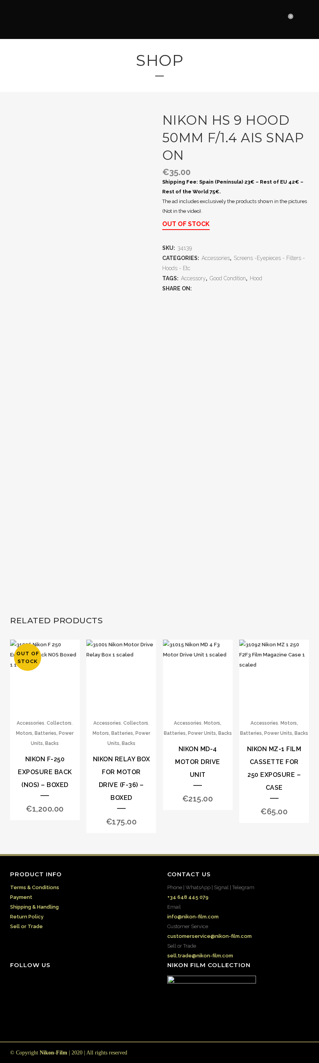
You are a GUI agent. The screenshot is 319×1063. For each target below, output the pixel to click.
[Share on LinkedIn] (220, 289)
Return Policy (27, 917)
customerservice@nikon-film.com (209, 936)
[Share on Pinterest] (236, 289)
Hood (256, 278)
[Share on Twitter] (205, 289)
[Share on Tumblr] (228, 289)
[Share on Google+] (212, 289)
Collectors (59, 723)
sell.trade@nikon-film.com (200, 956)
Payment (21, 897)
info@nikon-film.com (193, 917)
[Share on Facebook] (197, 289)
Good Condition (228, 278)
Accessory (193, 278)
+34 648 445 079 (188, 897)
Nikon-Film (53, 1053)
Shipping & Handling (34, 907)
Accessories (216, 258)
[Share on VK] (243, 289)
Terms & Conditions (34, 887)
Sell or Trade (26, 926)
